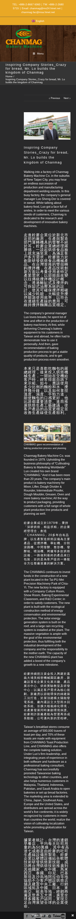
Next (66, 98)
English (40, 20)
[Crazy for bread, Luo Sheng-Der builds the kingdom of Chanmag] (47, 126)
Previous (55, 98)
